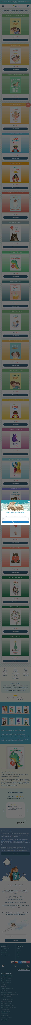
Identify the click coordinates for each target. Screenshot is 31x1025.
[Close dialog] (29, 501)
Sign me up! (15, 522)
